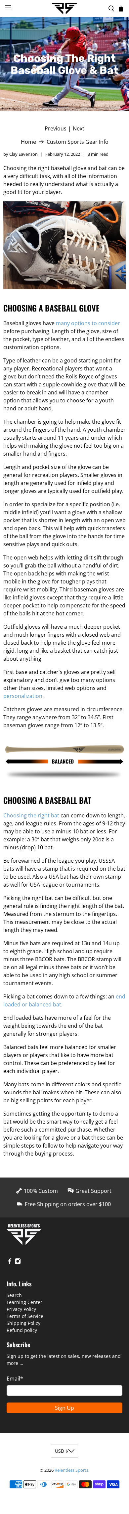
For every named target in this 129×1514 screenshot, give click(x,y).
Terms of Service (25, 1316)
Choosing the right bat (31, 815)
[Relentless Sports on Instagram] (18, 1262)
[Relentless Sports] (64, 9)
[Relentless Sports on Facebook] (10, 1262)
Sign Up (64, 1407)
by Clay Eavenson (20, 154)
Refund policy (22, 1330)
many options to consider (88, 323)
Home (28, 141)
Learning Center (24, 1302)
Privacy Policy (21, 1309)
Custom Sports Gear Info (77, 141)
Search (14, 1295)
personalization (22, 696)
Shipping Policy (23, 1323)
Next (78, 128)
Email (15, 1378)
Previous (55, 128)
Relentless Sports (71, 1470)
